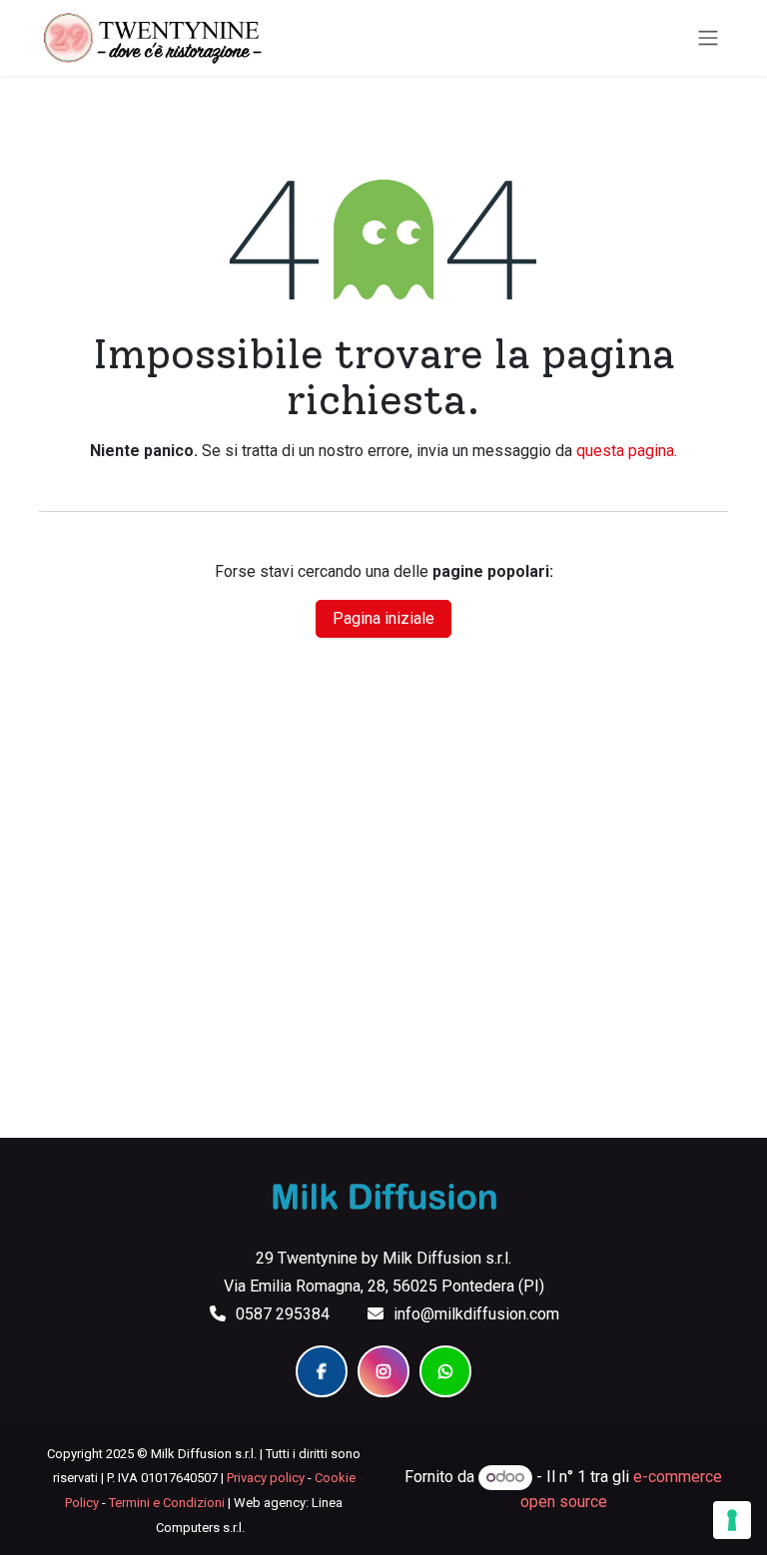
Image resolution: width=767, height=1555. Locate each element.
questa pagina (625, 450)
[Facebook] (322, 1371)
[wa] (445, 1371)
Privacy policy (266, 1477)
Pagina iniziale (383, 618)
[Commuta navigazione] (708, 38)
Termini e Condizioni (167, 1502)
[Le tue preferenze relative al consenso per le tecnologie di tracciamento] (732, 1520)
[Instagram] (383, 1371)
